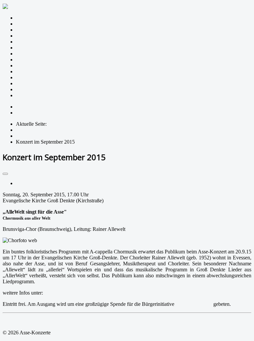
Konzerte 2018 (31, 41)
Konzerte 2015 (31, 59)
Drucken (25, 183)
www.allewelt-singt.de (67, 293)
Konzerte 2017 (31, 47)
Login (22, 112)
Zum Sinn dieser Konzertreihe (47, 24)
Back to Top (15, 321)
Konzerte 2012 (31, 77)
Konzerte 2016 (31, 53)
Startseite (25, 18)
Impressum (27, 106)
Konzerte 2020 (31, 30)
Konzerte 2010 (31, 89)
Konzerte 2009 (31, 95)
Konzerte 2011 (31, 83)
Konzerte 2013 (31, 71)
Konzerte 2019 (31, 35)
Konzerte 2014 (31, 65)
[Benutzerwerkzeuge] (5, 174)
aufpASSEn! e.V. (194, 304)
